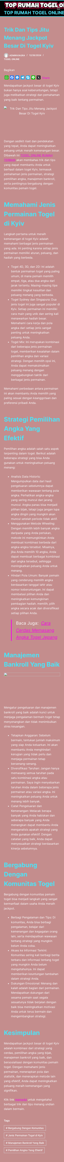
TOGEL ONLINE (11, 59)
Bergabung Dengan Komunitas (25, 1128)
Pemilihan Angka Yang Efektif (24, 1150)
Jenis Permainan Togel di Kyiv (24, 1135)
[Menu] (58, 8)
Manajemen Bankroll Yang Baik (25, 1142)
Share (46, 78)
